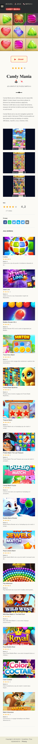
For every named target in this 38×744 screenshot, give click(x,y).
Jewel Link (6, 289)
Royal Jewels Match (9, 551)
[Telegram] (23, 222)
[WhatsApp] (9, 222)
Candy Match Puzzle (9, 485)
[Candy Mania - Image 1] (19, 139)
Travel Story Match (9, 355)
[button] (2, 6)
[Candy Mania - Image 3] (19, 186)
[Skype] (18, 222)
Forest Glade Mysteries (10, 387)
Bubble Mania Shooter (10, 518)
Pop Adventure (7, 583)
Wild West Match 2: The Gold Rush (14, 614)
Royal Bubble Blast (9, 647)
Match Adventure (8, 712)
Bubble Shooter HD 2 (9, 322)
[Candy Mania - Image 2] (19, 162)
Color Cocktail (7, 680)
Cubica (5, 257)
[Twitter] (14, 222)
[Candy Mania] (19, 32)
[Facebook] (5, 222)
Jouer (19, 59)
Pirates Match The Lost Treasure (13, 453)
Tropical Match (7, 420)
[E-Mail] (27, 222)
